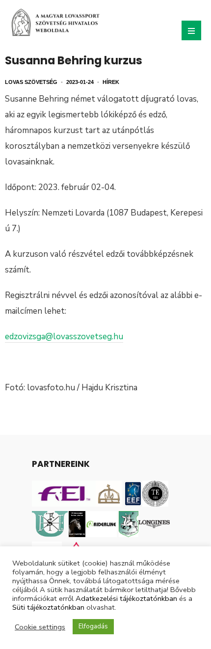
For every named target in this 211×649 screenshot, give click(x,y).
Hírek (111, 82)
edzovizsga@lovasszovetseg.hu (64, 336)
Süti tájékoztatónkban (48, 607)
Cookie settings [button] (40, 626)
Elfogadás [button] (93, 626)
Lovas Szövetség (31, 82)
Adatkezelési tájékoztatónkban (126, 598)
